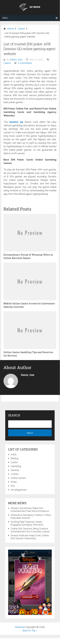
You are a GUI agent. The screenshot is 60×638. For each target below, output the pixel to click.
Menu (5, 18)
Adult (13, 454)
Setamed (20, 627)
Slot (13, 485)
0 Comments (25, 63)
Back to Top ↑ (30, 630)
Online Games (18, 478)
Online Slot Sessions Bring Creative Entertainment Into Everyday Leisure (30, 530)
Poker (14, 482)
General (15, 470)
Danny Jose (16, 59)
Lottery (15, 474)
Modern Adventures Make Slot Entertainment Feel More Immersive (30, 509)
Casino (7, 63)
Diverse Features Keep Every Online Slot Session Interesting (30, 537)
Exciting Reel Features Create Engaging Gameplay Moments (27, 523)
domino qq (16, 122)
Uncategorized (18, 489)
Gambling (16, 466)
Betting (14, 458)
